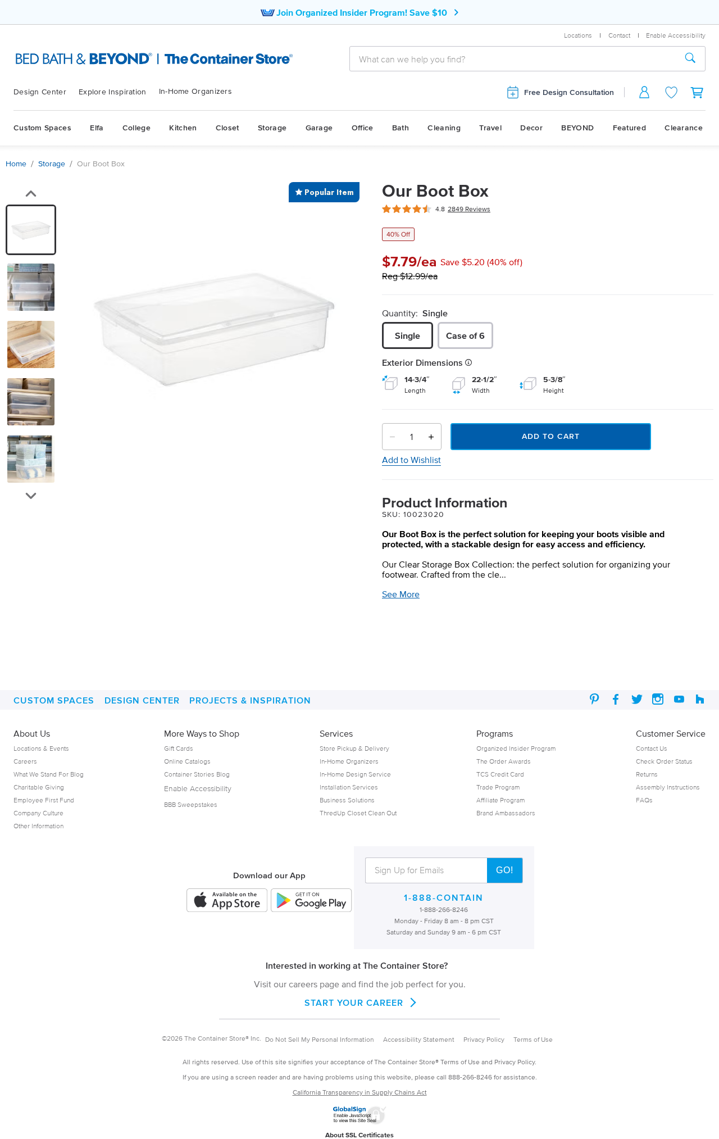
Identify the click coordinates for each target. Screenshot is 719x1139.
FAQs (644, 800)
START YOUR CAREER (353, 1002)
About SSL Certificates (359, 1134)
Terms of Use (533, 1039)
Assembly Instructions (668, 787)
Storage (272, 128)
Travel (490, 128)
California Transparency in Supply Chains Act (360, 1092)
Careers (25, 761)
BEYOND (577, 128)
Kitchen (183, 128)
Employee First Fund (43, 800)
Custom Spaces (42, 128)
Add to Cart (551, 436)
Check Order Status (664, 761)
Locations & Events (41, 748)
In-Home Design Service (355, 774)
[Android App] (311, 901)
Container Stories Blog (197, 774)
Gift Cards (178, 748)
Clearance (684, 128)
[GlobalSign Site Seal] (359, 1122)
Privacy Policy (483, 1039)
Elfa (96, 128)
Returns (647, 774)
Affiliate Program (500, 800)
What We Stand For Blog (48, 774)
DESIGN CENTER (142, 700)
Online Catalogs (187, 761)
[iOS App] (226, 901)
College (136, 128)
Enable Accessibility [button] (676, 35)
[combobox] (513, 59)
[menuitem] (46, 92)
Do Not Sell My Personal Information (319, 1039)
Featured (629, 128)
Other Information (38, 825)
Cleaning (443, 128)
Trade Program (498, 787)
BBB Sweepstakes (190, 804)
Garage (319, 128)
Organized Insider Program (516, 748)
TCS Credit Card (500, 774)
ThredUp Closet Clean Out (358, 812)
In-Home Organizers (195, 91)
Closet (227, 128)
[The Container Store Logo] (117, 59)
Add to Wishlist (411, 460)
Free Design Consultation (569, 92)
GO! (504, 870)
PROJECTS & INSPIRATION (250, 700)
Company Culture (38, 812)
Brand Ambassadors (505, 812)
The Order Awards (503, 761)
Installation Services (349, 787)
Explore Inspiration (113, 92)
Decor (531, 128)
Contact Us (651, 748)
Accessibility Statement (418, 1039)
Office (363, 128)
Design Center (39, 92)
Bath (400, 128)
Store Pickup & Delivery (354, 748)
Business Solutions (347, 800)
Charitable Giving (38, 787)
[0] (698, 92)
